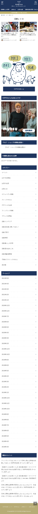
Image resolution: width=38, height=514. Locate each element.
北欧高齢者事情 (7, 254)
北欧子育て (5, 232)
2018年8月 (5, 419)
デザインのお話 (7, 205)
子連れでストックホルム (10, 259)
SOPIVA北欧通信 (18, 511)
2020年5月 (5, 327)
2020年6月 (5, 322)
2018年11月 (5, 403)
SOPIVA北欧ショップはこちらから (19, 12)
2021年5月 (5, 278)
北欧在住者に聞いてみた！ (10, 227)
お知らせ (13, 9)
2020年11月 (5, 311)
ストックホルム (7, 199)
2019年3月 (5, 381)
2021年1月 (5, 300)
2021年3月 (5, 289)
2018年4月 (5, 441)
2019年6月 (5, 365)
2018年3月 (5, 447)
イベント (5, 172)
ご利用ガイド (24, 506)
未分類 (4, 265)
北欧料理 (5, 238)
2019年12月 (6, 349)
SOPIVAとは (16, 506)
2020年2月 (5, 343)
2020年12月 (6, 305)
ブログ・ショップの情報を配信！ (13, 142)
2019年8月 (5, 360)
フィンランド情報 (7, 210)
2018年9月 (5, 414)
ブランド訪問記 (7, 216)
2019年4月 (5, 376)
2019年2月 (5, 387)
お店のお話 (20, 9)
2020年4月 (5, 332)
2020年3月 (5, 338)
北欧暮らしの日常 (5, 9)
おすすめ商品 (6, 178)
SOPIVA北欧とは (19, 89)
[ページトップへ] (35, 503)
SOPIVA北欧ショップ (7, 506)
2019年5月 (5, 370)
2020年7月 (5, 316)
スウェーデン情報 (7, 194)
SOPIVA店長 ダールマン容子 (20, 463)
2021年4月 (5, 283)
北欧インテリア (7, 221)
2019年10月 (6, 354)
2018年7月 (5, 425)
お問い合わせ (32, 506)
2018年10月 (6, 409)
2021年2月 (5, 294)
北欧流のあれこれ (7, 248)
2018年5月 (5, 436)
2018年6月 (5, 430)
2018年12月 (6, 398)
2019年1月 (5, 392)
